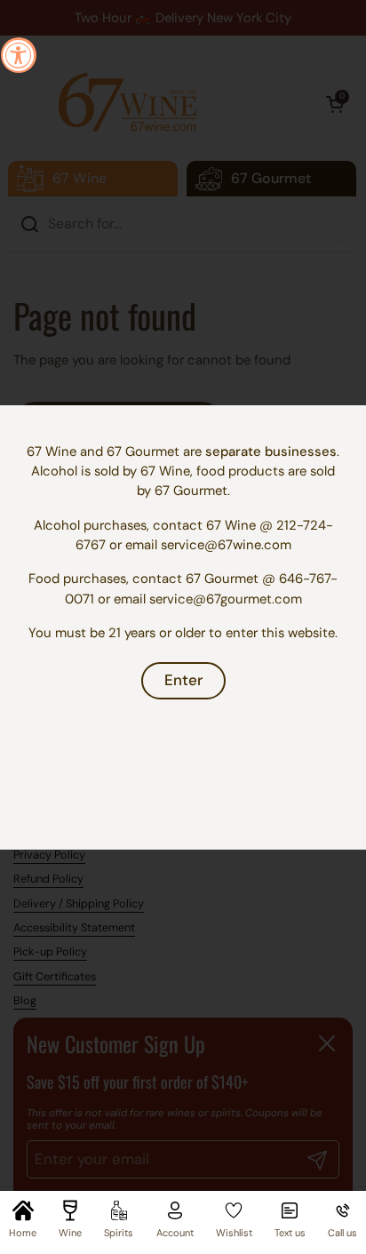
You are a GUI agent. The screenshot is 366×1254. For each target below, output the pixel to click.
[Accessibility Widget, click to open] (18, 55)
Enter (183, 680)
